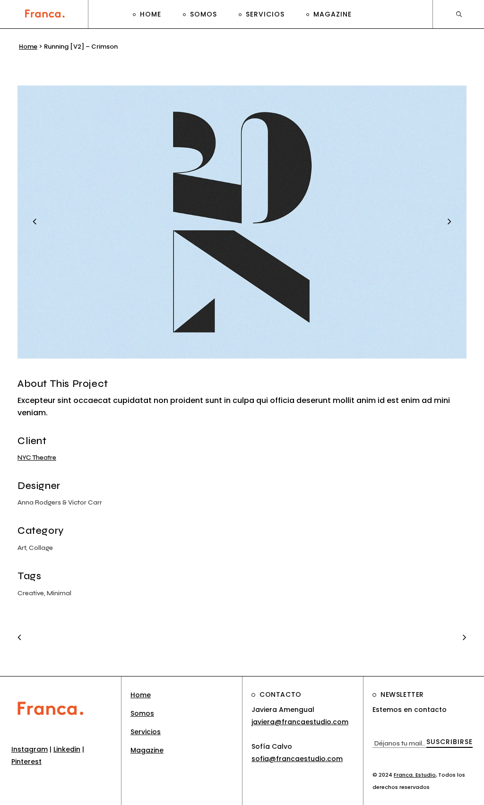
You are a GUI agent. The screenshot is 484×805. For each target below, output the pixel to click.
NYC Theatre (36, 458)
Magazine (147, 750)
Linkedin (66, 749)
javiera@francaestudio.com (299, 722)
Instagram (29, 749)
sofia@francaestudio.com (297, 758)
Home (28, 46)
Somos (142, 713)
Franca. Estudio (415, 775)
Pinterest (26, 761)
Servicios (145, 731)
